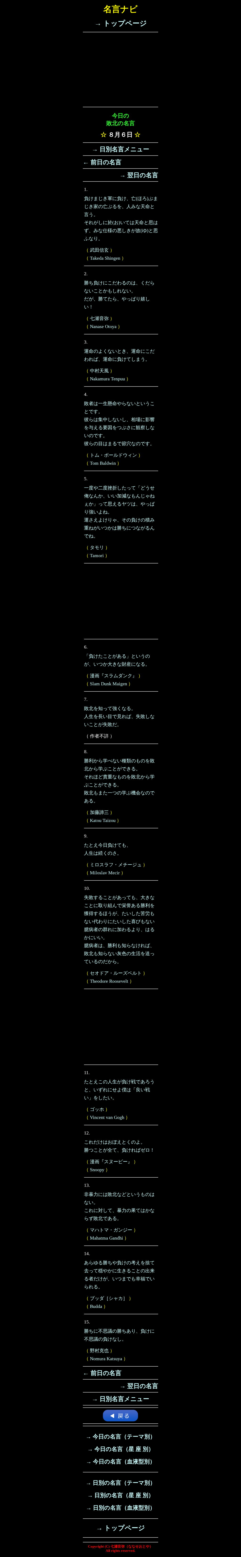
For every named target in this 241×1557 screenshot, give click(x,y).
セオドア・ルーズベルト (116, 973)
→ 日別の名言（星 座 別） (120, 1495)
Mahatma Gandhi (106, 1238)
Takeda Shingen (105, 258)
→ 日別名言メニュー (120, 149)
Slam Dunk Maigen (108, 683)
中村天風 (99, 370)
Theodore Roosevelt (109, 981)
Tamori (97, 555)
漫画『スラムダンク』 (113, 675)
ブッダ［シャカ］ (109, 1298)
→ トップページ (120, 23)
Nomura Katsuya (106, 1358)
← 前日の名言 (102, 162)
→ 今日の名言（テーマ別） (121, 1437)
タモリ (97, 547)
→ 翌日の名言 (139, 175)
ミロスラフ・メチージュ (116, 864)
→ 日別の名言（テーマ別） (121, 1483)
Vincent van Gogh (107, 1117)
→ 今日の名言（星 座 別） (120, 1449)
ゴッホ (97, 1109)
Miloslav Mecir (105, 872)
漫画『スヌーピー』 (111, 1161)
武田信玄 (99, 250)
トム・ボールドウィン (113, 455)
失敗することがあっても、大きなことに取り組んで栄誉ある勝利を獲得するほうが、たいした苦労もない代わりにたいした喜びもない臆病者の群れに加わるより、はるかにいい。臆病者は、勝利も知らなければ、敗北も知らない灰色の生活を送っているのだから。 (119, 929)
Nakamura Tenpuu (107, 378)
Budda (96, 1306)
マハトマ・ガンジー (111, 1229)
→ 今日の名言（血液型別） (120, 1461)
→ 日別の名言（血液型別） (120, 1508)
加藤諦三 (99, 812)
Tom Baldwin (103, 463)
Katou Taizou (103, 820)
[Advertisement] (120, 69)
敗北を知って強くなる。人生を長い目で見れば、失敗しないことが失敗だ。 (119, 716)
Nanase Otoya (103, 326)
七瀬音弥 (99, 318)
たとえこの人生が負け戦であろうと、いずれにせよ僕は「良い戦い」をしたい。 (119, 1089)
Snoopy (97, 1169)
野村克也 (99, 1350)
